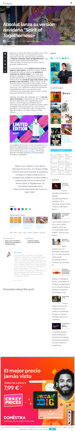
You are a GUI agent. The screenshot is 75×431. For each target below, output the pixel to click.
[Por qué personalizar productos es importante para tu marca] (42, 220)
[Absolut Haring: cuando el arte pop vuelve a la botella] (15, 220)
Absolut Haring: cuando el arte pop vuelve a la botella (15, 226)
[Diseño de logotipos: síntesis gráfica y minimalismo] (55, 97)
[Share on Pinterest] (5, 64)
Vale (52, 429)
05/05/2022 (65, 328)
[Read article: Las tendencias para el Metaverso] (56, 326)
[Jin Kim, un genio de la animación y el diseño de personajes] (66, 108)
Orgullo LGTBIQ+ (28, 151)
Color (24, 41)
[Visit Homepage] (7, 2)
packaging (38, 41)
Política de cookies (40, 429)
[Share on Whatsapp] (5, 67)
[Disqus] (25, 312)
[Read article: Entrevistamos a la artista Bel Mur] (56, 216)
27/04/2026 (65, 275)
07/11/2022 (18, 41)
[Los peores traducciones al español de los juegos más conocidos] (55, 108)
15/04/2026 (65, 187)
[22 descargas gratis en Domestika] (66, 118)
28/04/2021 (65, 218)
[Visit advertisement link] (61, 73)
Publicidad (42, 232)
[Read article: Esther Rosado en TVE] (56, 299)
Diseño (34, 41)
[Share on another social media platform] (5, 71)
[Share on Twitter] (5, 57)
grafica (24, 232)
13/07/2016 (65, 242)
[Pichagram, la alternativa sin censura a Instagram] (66, 97)
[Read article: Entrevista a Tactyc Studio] (56, 186)
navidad (30, 232)
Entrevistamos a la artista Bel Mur (66, 215)
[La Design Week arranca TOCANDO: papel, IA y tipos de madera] (55, 140)
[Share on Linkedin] (5, 60)
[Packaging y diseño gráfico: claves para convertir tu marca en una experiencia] (29, 220)
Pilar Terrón (10, 41)
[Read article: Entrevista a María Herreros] (56, 242)
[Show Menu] (71, 3)
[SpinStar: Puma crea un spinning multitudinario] (66, 139)
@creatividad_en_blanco (37, 381)
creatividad (29, 41)
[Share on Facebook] (5, 53)
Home (4, 46)
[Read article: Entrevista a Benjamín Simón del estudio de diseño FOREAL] (56, 272)
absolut (15, 232)
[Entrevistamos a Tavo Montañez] (55, 118)
